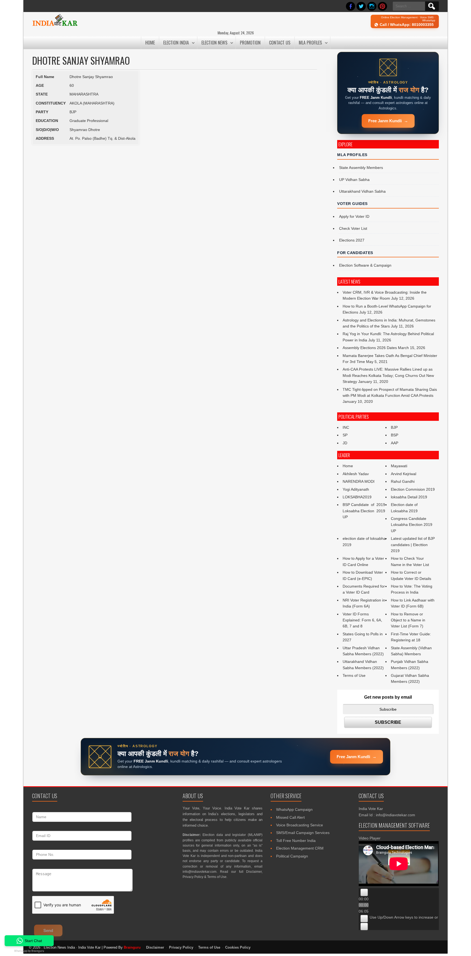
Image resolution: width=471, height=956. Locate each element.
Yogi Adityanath (356, 489)
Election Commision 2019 (413, 489)
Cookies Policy (237, 947)
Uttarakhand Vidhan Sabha (362, 191)
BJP (394, 427)
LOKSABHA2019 (357, 497)
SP (345, 435)
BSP (394, 435)
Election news (214, 42)
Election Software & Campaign (365, 265)
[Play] (364, 892)
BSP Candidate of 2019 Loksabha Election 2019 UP (364, 510)
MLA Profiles (310, 42)
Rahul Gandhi (403, 481)
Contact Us (279, 42)
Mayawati (399, 466)
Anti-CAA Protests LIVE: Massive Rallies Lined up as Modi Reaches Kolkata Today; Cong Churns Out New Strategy (388, 375)
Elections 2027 (351, 240)
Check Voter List (353, 228)
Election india (176, 42)
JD (345, 443)
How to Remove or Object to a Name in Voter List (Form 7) (408, 620)
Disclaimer (254, 872)
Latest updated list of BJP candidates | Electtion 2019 (413, 544)
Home (150, 42)
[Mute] (364, 918)
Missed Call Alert (290, 817)
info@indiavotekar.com (199, 872)
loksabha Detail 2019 (409, 497)
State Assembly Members (361, 167)
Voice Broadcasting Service (299, 825)
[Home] (55, 25)
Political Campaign (292, 856)
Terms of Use (354, 675)
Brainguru (132, 947)
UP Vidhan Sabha (354, 179)
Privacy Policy (193, 877)
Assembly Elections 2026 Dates (370, 348)
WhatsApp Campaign (294, 809)
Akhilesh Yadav (356, 474)
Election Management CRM (300, 848)
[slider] (420, 917)
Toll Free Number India (296, 840)
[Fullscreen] (364, 926)
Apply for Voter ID (354, 216)
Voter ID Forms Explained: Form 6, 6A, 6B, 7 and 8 (362, 620)
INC (346, 427)
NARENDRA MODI (359, 481)
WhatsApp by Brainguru (29, 950)
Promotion (250, 42)
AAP (394, 443)
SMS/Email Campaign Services (303, 832)
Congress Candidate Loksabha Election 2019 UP (411, 524)
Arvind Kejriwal (403, 474)
